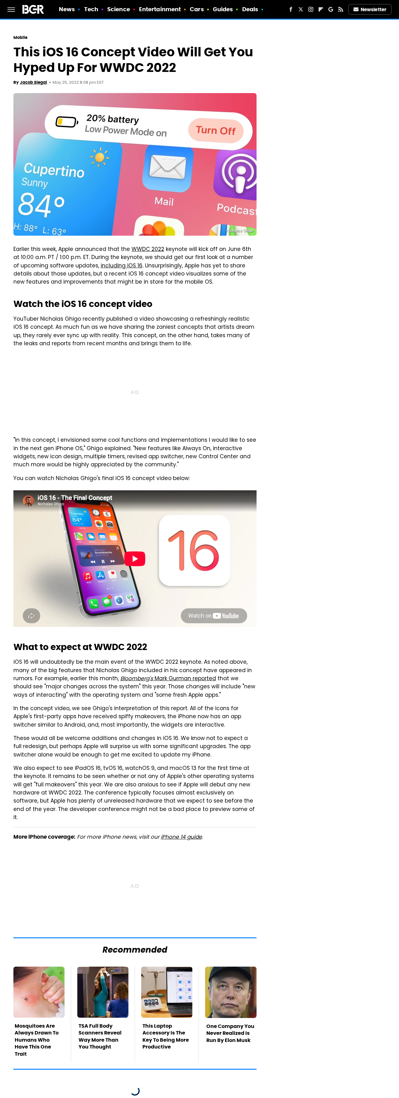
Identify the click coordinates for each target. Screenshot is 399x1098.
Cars (197, 9)
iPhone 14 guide (181, 837)
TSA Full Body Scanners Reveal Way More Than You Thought (100, 1036)
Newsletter (373, 9)
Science (118, 9)
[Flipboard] (320, 9)
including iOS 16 (121, 266)
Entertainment (160, 9)
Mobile (20, 37)
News (67, 9)
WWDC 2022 (148, 249)
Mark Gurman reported (168, 679)
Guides (223, 9)
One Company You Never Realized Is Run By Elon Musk (230, 1033)
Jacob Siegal (33, 82)
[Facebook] (290, 9)
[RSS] (340, 9)
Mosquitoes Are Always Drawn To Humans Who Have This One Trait (37, 1040)
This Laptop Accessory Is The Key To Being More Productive (165, 1036)
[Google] (330, 9)
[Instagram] (310, 9)
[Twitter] (300, 9)
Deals (250, 9)
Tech (91, 9)
